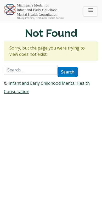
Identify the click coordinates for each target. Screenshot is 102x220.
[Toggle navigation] (90, 11)
